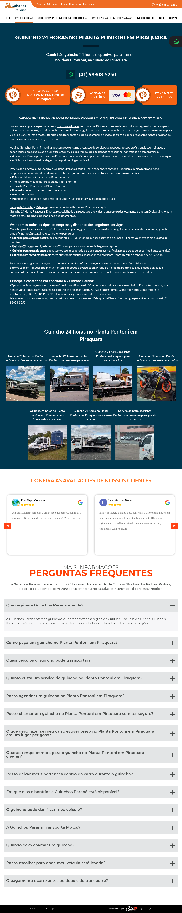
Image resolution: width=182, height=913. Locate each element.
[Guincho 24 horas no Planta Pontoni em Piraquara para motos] (156, 400)
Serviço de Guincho (21, 207)
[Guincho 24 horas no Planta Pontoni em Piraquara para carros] (25, 400)
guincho (28, 168)
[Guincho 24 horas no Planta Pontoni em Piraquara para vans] (69, 400)
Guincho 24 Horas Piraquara (27, 211)
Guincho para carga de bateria (30, 237)
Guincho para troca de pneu (29, 250)
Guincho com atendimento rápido (32, 254)
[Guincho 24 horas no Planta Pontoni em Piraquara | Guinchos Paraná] (15, 7)
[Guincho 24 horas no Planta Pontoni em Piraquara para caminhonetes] (112, 400)
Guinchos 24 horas (68, 126)
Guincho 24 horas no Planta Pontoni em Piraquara (76, 118)
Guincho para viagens (82, 198)
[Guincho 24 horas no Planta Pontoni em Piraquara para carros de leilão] (91, 459)
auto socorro (43, 168)
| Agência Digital (145, 909)
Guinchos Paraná (30, 147)
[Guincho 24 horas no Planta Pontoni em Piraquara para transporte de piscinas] (47, 459)
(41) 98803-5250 (166, 4)
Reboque (41, 207)
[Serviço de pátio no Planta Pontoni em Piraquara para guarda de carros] (134, 459)
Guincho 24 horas (23, 246)
